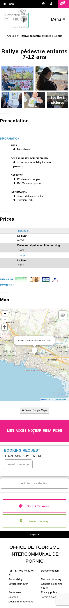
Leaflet (47, 399)
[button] (63, 4)
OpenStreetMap (61, 399)
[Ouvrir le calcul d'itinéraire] (4, 327)
